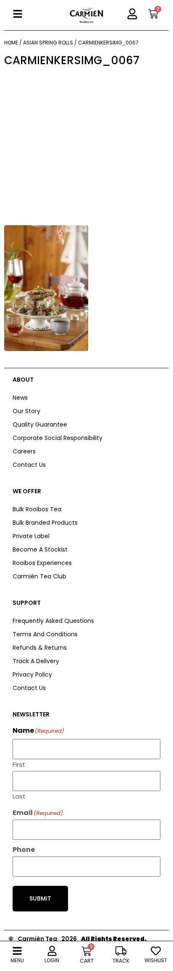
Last (19, 795)
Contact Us (29, 465)
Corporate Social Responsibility (57, 438)
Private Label (31, 536)
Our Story (26, 411)
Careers (24, 451)
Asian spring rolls (48, 42)
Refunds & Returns (40, 647)
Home (11, 42)
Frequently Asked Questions (53, 621)
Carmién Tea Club (39, 576)
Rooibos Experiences (42, 563)
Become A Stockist (40, 549)
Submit (40, 898)
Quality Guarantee (40, 424)
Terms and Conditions (45, 634)
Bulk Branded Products (45, 522)
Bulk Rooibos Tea (37, 509)
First (19, 764)
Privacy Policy (32, 674)
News (20, 397)
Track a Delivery (36, 661)
